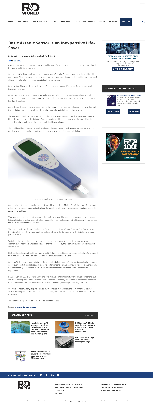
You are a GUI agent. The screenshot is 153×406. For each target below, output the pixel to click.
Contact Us (59, 390)
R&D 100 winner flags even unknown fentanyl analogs (84, 339)
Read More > (90, 315)
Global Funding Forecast (111, 390)
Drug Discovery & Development (113, 384)
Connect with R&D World (22, 375)
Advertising (78, 402)
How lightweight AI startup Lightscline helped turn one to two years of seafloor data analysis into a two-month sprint (40, 328)
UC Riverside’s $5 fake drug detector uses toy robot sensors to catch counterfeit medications (85, 327)
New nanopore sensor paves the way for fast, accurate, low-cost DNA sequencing (41, 354)
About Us (58, 394)
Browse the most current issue (129, 95)
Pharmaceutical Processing (112, 387)
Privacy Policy (69, 402)
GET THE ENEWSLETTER (123, 69)
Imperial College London (25, 307)
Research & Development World (30, 9)
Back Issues (113, 111)
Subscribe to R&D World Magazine (69, 384)
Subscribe (134, 111)
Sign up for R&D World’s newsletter (70, 387)
